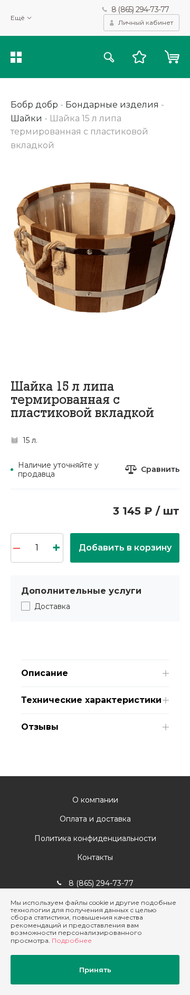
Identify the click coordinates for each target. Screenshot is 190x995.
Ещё (18, 18)
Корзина (171, 57)
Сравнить (160, 469)
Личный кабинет (145, 22)
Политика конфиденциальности (95, 838)
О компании (95, 800)
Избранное (139, 57)
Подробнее (72, 940)
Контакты (95, 857)
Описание (44, 673)
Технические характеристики (91, 700)
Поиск (109, 57)
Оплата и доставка (95, 819)
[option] (95, 246)
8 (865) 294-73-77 (140, 9)
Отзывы (40, 727)
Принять (95, 969)
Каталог (16, 57)
